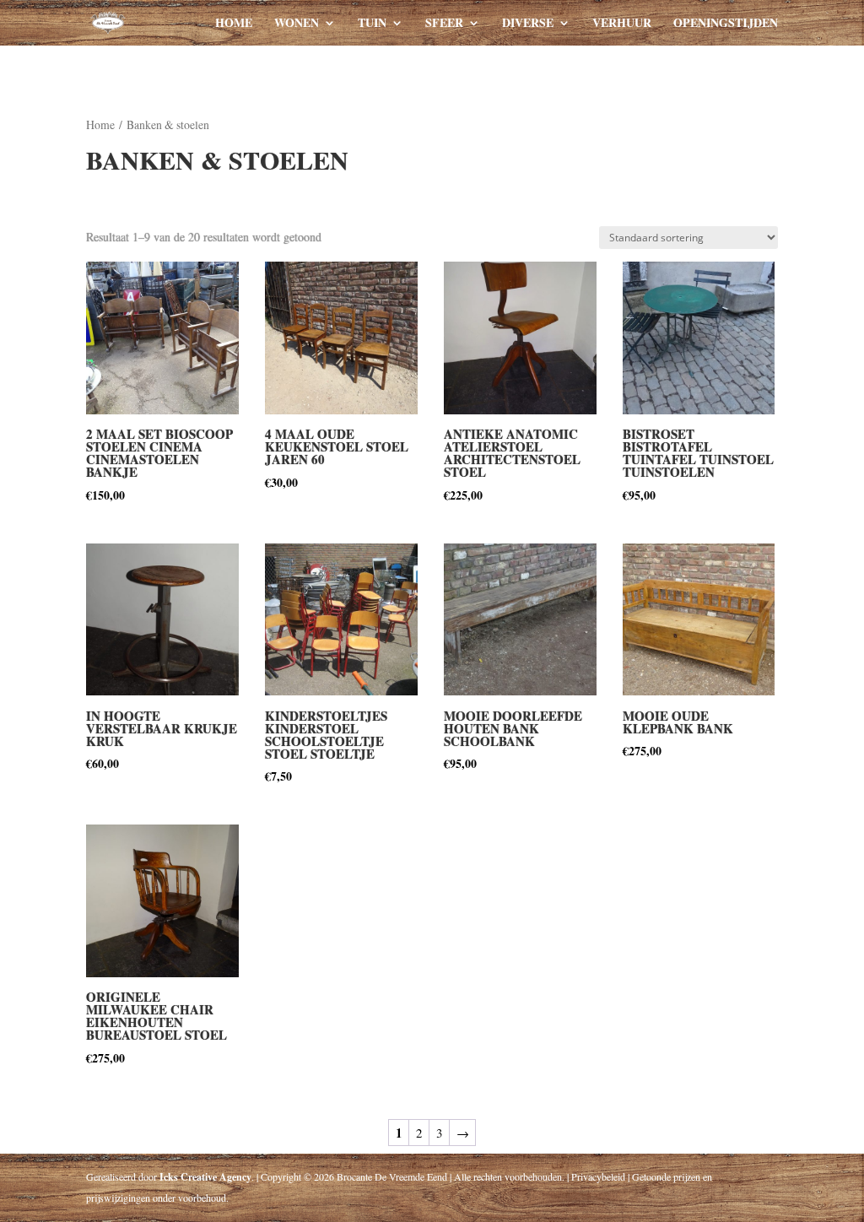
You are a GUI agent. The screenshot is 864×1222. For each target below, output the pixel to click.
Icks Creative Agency (205, 1177)
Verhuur (621, 24)
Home (233, 24)
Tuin (372, 24)
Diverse (528, 24)
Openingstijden (725, 24)
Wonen (296, 24)
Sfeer (444, 24)
